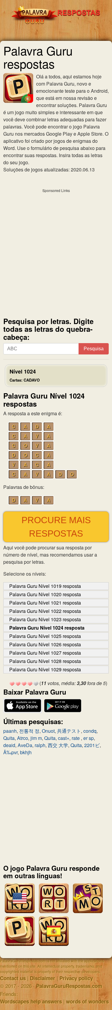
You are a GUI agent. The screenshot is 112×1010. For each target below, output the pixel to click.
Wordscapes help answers (31, 1001)
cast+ (63, 738)
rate (76, 738)
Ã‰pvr (10, 752)
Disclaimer (42, 978)
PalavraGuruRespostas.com (69, 985)
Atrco (22, 738)
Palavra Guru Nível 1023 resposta (45, 619)
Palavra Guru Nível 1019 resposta (45, 586)
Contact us (13, 978)
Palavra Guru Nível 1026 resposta (45, 644)
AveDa (25, 745)
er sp (88, 738)
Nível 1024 (25, 375)
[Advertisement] (56, 251)
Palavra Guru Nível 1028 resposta (45, 661)
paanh (10, 730)
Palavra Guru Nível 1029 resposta (45, 669)
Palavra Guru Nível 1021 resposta (45, 602)
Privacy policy (76, 978)
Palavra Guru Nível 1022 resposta (45, 611)
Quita (9, 738)
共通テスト (69, 730)
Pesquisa (94, 348)
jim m (36, 738)
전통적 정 (29, 730)
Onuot (48, 730)
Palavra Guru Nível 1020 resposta (45, 594)
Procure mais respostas (56, 526)
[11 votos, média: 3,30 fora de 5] (12, 683)
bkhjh (26, 752)
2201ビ (92, 745)
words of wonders (87, 1001)
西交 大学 (58, 745)
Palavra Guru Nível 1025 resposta (45, 636)
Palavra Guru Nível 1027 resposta (45, 652)
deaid (9, 745)
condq (89, 730)
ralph (40, 745)
